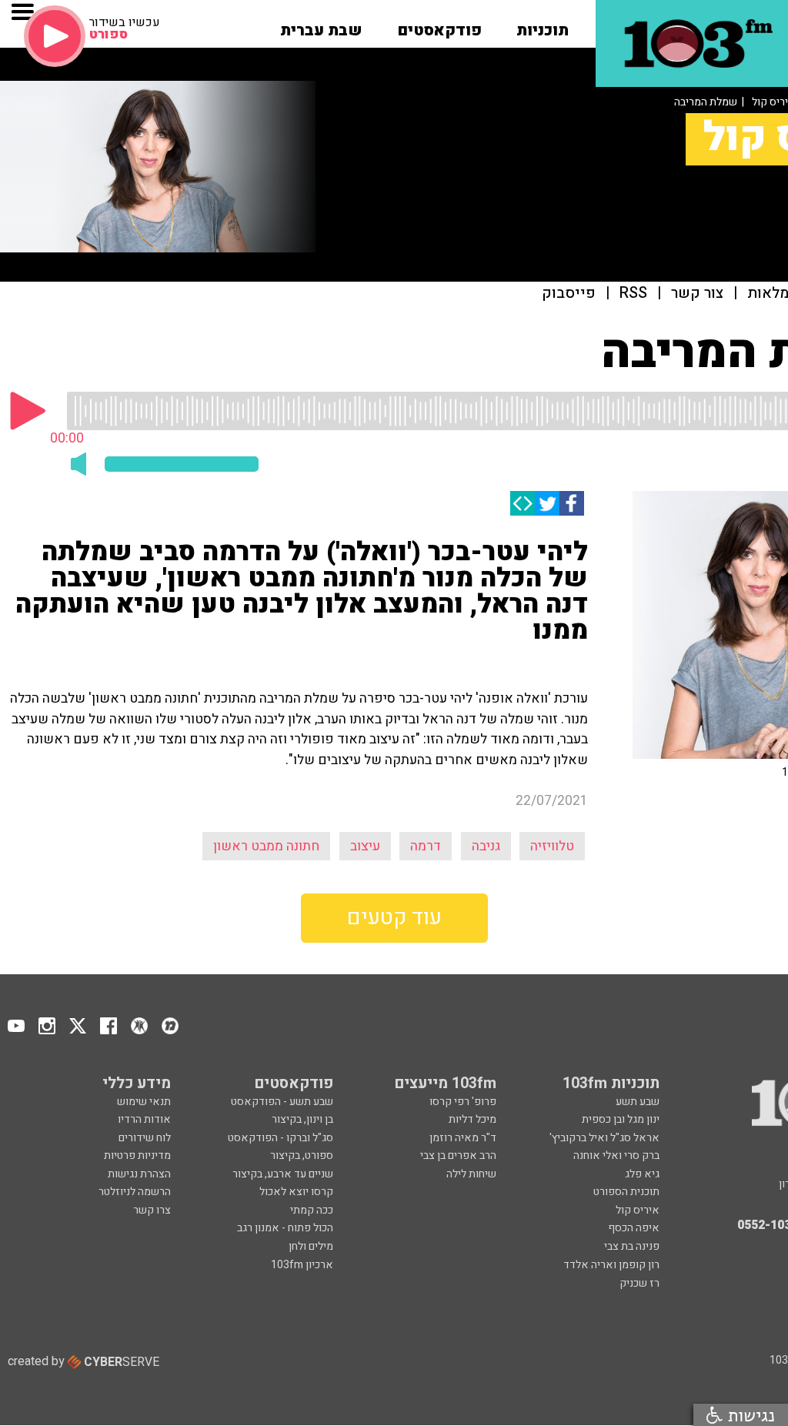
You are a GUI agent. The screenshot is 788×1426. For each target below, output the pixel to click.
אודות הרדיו (144, 1119)
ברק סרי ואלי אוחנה (616, 1155)
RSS (633, 294)
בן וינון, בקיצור (302, 1119)
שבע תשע (637, 1101)
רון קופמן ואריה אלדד (611, 1265)
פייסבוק (569, 294)
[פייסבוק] (571, 503)
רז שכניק (639, 1283)
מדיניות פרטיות (137, 1155)
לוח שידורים (145, 1138)
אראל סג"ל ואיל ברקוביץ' (604, 1138)
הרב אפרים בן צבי (458, 1155)
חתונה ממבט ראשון (266, 846)
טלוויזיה (552, 846)
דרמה (425, 846)
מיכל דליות (472, 1119)
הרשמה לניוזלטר (134, 1191)
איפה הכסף (633, 1228)
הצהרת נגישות (139, 1174)
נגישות (749, 1415)
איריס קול (637, 1210)
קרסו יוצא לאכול (296, 1191)
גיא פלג (642, 1174)
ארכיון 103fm (302, 1265)
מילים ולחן (311, 1246)
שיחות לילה (471, 1174)
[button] (542, 25)
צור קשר (697, 294)
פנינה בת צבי (631, 1246)
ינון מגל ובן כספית (620, 1119)
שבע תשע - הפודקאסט (282, 1101)
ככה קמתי (311, 1210)
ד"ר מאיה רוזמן (462, 1138)
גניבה (486, 846)
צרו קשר (152, 1210)
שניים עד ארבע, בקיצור (282, 1174)
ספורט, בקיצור (301, 1155)
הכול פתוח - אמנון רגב (285, 1228)
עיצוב (365, 846)
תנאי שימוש (144, 1101)
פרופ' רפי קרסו (462, 1101)
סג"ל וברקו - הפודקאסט (280, 1138)
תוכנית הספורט (626, 1191)
